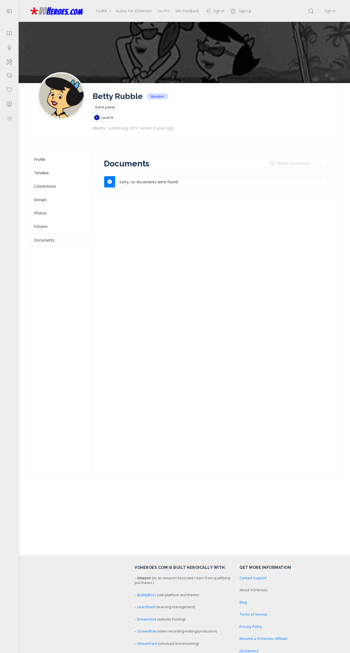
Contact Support (253, 577)
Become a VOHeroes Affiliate (263, 638)
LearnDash (146, 606)
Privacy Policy (251, 626)
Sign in (330, 10)
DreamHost (146, 619)
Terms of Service (253, 614)
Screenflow (146, 631)
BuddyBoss (146, 594)
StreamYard (147, 643)
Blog (243, 602)
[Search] (310, 11)
